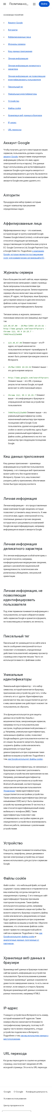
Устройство (13, 101)
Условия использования (15, 1098)
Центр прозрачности (14, 1105)
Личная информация (18, 58)
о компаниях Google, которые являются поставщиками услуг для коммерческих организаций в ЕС (23, 254)
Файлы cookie (14, 108)
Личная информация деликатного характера (24, 67)
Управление (9, 791)
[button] (4, 4)
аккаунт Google (10, 156)
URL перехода (14, 130)
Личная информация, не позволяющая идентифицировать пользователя (26, 78)
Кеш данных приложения (20, 51)
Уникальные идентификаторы (22, 94)
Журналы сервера (16, 44)
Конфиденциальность (37, 1091)
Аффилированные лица (19, 37)
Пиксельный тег (15, 87)
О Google (18, 1091)
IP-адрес (12, 122)
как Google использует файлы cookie (25, 759)
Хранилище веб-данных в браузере (25, 115)
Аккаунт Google (15, 23)
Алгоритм (12, 30)
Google (7, 1091)
